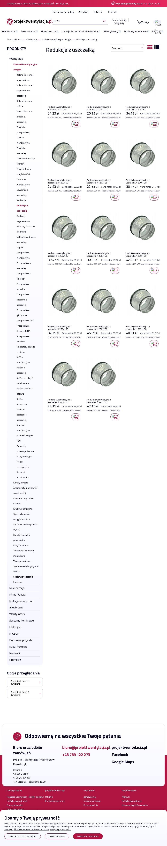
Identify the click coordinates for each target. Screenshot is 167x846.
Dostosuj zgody (57, 836)
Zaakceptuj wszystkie (88, 836)
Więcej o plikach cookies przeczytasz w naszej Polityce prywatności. (37, 829)
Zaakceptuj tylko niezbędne (22, 836)
